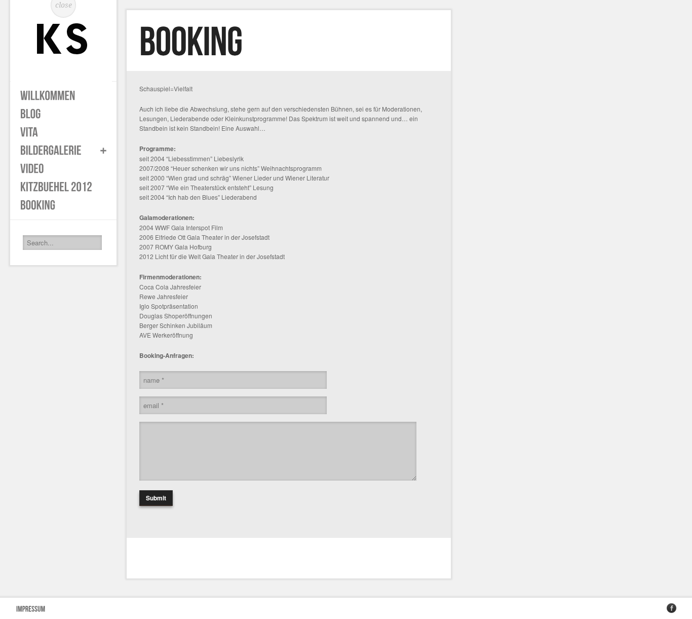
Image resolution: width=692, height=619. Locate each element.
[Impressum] (31, 608)
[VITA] (58, 132)
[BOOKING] (58, 205)
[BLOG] (58, 114)
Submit (156, 497)
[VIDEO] (58, 169)
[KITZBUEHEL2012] (58, 187)
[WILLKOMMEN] (58, 96)
